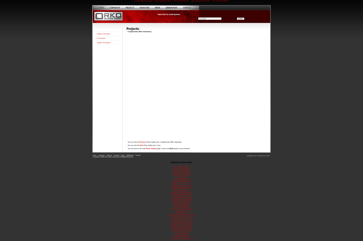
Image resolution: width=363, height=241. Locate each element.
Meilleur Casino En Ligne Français (181, 202)
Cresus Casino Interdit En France (181, 216)
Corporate (101, 155)
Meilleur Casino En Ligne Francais (181, 194)
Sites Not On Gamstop (181, 204)
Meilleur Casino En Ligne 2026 (181, 225)
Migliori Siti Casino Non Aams (181, 192)
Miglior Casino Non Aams (181, 170)
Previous (143, 142)
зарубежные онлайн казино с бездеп (181, 214)
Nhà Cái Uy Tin (181, 213)
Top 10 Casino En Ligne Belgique (181, 209)
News (123, 155)
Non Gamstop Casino (181, 196)
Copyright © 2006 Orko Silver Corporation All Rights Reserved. (113, 157)
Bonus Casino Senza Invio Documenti (182, 221)
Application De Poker (181, 237)
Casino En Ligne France (181, 232)
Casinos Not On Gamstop (181, 171)
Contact (138, 155)
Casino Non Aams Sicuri (181, 235)
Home (95, 155)
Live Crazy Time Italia (181, 211)
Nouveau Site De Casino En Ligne (181, 227)
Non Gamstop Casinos (181, 166)
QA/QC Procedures (104, 42)
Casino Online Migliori (181, 207)
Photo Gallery (151, 148)
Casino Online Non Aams (181, 206)
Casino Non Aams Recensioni (181, 230)
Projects (109, 155)
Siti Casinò (181, 176)
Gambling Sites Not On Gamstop (181, 187)
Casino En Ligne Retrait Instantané (181, 238)
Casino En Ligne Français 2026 (181, 228)
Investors (116, 155)
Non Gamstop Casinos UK (181, 173)
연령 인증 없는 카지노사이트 (182, 218)
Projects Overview (103, 34)
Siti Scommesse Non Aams (181, 223)
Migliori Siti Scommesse (181, 189)
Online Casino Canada (181, 180)
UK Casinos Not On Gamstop (181, 197)
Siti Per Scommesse (181, 190)
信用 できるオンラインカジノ (181, 183)
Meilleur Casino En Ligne (181, 220)
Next (141, 145)
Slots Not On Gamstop (181, 178)
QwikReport (130, 155)
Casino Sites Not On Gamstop (181, 185)
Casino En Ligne (181, 233)
